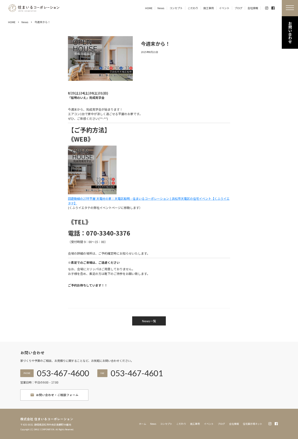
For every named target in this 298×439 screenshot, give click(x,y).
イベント (209, 423)
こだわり (181, 423)
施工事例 (195, 423)
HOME (11, 22)
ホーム (142, 423)
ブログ (221, 423)
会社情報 (234, 423)
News (24, 22)
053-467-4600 (63, 373)
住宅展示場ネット (252, 423)
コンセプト (166, 423)
